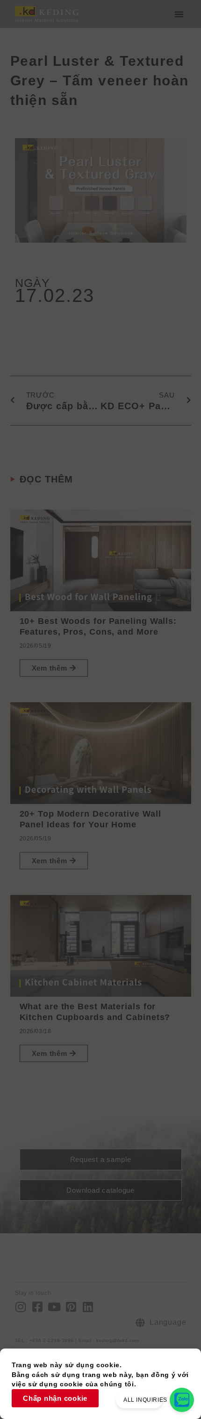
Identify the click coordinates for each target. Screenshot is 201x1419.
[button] (179, 14)
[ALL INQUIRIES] (181, 1399)
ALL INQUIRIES (145, 1400)
